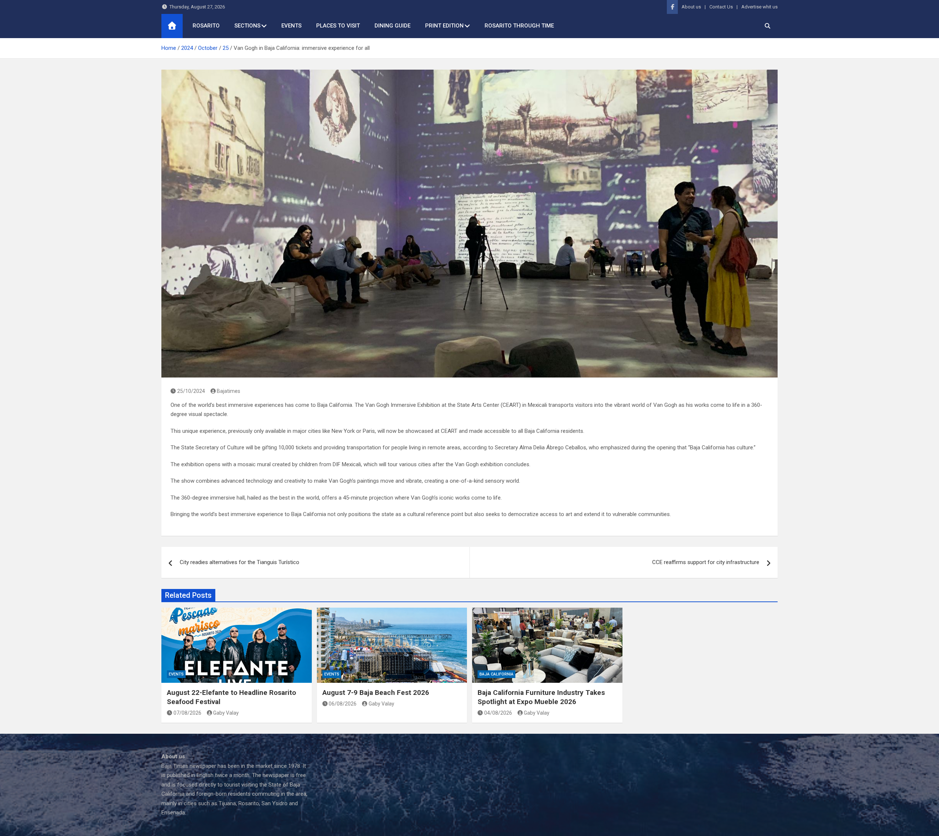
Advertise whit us (759, 7)
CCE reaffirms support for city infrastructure (705, 562)
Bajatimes (228, 391)
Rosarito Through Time (519, 25)
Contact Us (721, 7)
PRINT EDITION (444, 25)
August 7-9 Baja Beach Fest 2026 (375, 692)
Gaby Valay (226, 713)
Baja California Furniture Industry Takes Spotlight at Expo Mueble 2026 (541, 697)
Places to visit (338, 25)
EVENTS (291, 25)
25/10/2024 (191, 391)
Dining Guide (392, 25)
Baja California (496, 674)
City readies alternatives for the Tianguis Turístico (239, 562)
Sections (247, 25)
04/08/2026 (498, 713)
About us (691, 7)
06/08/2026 (343, 704)
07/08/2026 (187, 713)
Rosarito (206, 25)
